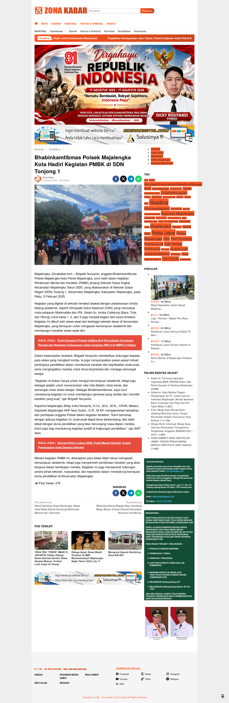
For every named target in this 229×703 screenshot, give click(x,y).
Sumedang (175, 254)
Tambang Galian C (152, 259)
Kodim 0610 (161, 217)
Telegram (174, 679)
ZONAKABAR (185, 259)
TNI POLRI (170, 258)
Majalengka (157, 156)
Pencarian (147, 10)
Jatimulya (186, 209)
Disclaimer (92, 674)
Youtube (123, 679)
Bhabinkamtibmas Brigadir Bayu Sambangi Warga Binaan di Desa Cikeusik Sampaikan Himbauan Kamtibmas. (119, 507)
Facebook (124, 674)
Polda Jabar (157, 152)
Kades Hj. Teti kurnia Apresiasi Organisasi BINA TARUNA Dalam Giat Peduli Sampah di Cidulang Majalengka (171, 382)
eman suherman (169, 197)
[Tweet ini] (123, 179)
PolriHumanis (153, 244)
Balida (147, 188)
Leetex (147, 227)
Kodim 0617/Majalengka (168, 221)
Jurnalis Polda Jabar (152, 214)
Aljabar (152, 180)
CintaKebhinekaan (174, 192)
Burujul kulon (176, 188)
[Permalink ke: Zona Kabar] (38, 178)
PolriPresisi (152, 248)
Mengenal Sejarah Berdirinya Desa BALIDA (124, 553)
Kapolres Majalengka (162, 163)
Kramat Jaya (184, 221)
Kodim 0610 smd (174, 218)
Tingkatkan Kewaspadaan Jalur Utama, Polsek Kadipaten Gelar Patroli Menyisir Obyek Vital (121, 38)
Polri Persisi (173, 243)
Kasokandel (149, 217)
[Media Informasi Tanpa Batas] (61, 10)
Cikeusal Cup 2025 (152, 193)
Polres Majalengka (160, 159)
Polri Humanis (181, 238)
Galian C (180, 197)
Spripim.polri (179, 248)
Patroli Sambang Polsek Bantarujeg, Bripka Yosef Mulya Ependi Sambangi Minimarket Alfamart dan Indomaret (57, 507)
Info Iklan (41, 682)
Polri (166, 238)
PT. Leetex (165, 249)
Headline (155, 149)
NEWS (155, 301)
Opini (155, 314)
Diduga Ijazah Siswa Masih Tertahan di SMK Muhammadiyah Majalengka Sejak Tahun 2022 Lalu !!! (87, 556)
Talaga (184, 254)
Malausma (177, 226)
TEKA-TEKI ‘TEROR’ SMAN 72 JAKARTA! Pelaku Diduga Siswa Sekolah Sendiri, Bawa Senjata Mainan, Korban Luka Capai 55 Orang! (51, 558)
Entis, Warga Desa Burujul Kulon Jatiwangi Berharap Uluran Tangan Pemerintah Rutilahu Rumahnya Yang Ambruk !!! (171, 415)
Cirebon (147, 197)
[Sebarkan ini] (115, 179)
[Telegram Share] (131, 179)
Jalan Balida (176, 208)
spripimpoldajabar (157, 253)
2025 (146, 180)
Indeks (39, 674)
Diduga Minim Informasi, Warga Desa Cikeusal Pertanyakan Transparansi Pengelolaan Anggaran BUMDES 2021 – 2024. (172, 429)
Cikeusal (187, 188)
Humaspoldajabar (157, 208)
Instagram (175, 674)
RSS (122, 683)
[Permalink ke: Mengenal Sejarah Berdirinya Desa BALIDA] (125, 540)
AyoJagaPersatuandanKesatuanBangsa (173, 184)
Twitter (148, 674)
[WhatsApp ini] (138, 179)
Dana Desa (156, 196)
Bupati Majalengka (160, 188)
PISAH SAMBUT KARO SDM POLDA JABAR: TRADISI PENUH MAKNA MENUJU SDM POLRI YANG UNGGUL (171, 441)
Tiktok (148, 679)
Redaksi (64, 682)
